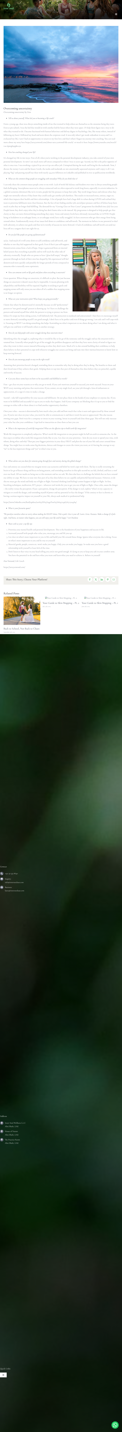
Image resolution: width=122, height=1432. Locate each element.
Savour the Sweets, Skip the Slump (99, 628)
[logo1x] (9, 3)
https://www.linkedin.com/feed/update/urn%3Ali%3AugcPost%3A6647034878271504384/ (40, 502)
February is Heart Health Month (59, 628)
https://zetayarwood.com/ (14, 567)
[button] (115, 1425)
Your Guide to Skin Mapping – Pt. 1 (22, 603)
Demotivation (9, 248)
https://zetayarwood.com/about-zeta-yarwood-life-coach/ (49, 142)
